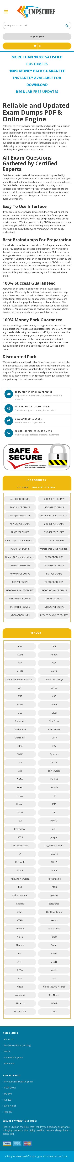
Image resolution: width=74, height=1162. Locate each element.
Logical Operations (54, 845)
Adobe (54, 654)
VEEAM (20, 920)
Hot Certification (43, 487)
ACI (54, 646)
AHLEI (20, 671)
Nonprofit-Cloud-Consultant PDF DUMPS (20, 557)
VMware (20, 928)
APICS (54, 687)
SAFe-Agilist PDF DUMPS (19, 515)
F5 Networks (54, 770)
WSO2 (54, 1003)
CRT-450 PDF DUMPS (54, 499)
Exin (20, 770)
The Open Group (54, 912)
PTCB (54, 887)
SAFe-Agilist (10, 1105)
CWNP (20, 754)
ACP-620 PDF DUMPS (20, 523)
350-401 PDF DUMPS (54, 532)
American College (54, 679)
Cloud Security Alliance (54, 986)
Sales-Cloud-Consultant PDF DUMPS (55, 515)
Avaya (20, 704)
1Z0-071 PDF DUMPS (54, 540)
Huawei (20, 804)
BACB (54, 704)
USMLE (54, 961)
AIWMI (54, 953)
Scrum (54, 945)
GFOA (20, 970)
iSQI (54, 829)
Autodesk (20, 995)
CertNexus (54, 995)
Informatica (19, 829)
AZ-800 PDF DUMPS (19, 615)
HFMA (20, 795)
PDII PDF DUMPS (54, 573)
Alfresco (20, 945)
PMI (20, 887)
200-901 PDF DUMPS (54, 523)
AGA (54, 663)
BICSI (54, 712)
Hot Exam (23, 487)
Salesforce (54, 903)
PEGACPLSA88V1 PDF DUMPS (54, 615)
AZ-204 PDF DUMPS (54, 507)
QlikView (54, 895)
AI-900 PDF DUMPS (20, 532)
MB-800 (8, 1093)
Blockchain (20, 721)
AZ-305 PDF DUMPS (54, 565)
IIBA (20, 820)
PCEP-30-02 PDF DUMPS (19, 565)
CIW (54, 746)
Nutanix (20, 1003)
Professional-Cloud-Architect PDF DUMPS (55, 548)
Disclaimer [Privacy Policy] (17, 1045)
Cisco (54, 737)
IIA (54, 812)
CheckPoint (19, 737)
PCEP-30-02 (10, 1087)
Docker (54, 762)
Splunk (20, 912)
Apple (54, 970)
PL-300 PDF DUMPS (54, 557)
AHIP (20, 961)
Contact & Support (13, 1057)
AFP (20, 663)
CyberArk (54, 754)
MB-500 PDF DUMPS (20, 606)
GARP (20, 787)
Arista (20, 986)
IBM (54, 804)
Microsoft (20, 862)
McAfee (54, 853)
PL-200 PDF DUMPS (54, 582)
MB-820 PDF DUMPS (54, 606)
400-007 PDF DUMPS (20, 573)
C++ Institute (20, 729)
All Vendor (9, 1063)
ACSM (20, 654)
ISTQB (20, 837)
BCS (20, 712)
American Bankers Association (20, 679)
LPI (20, 853)
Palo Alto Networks (20, 878)
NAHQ (54, 862)
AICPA (54, 671)
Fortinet (54, 779)
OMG (54, 1011)
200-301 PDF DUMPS (20, 507)
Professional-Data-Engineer (18, 1081)
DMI (20, 762)
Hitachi (54, 936)
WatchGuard (54, 928)
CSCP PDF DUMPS (54, 598)
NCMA (20, 870)
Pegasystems (54, 878)
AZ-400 (7, 1099)
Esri (54, 978)
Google (54, 787)
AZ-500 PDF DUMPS (19, 499)
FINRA (20, 779)
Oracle (54, 870)
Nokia (20, 936)
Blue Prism (54, 721)
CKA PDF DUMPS (20, 582)
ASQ (54, 696)
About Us (9, 1039)
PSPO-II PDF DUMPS (19, 548)
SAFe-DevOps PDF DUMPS (54, 590)
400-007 (8, 1111)
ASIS (20, 696)
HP (54, 795)
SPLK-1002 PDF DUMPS (20, 598)
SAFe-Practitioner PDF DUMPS (20, 590)
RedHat (20, 903)
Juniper (54, 837)
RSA (20, 953)
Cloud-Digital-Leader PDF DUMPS (20, 540)
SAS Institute (20, 1011)
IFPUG (20, 812)
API (20, 687)
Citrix (19, 746)
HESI (20, 978)
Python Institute (19, 895)
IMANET (54, 820)
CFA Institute (54, 729)
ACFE (20, 646)
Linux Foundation (20, 845)
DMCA (7, 1051)
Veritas (54, 920)
